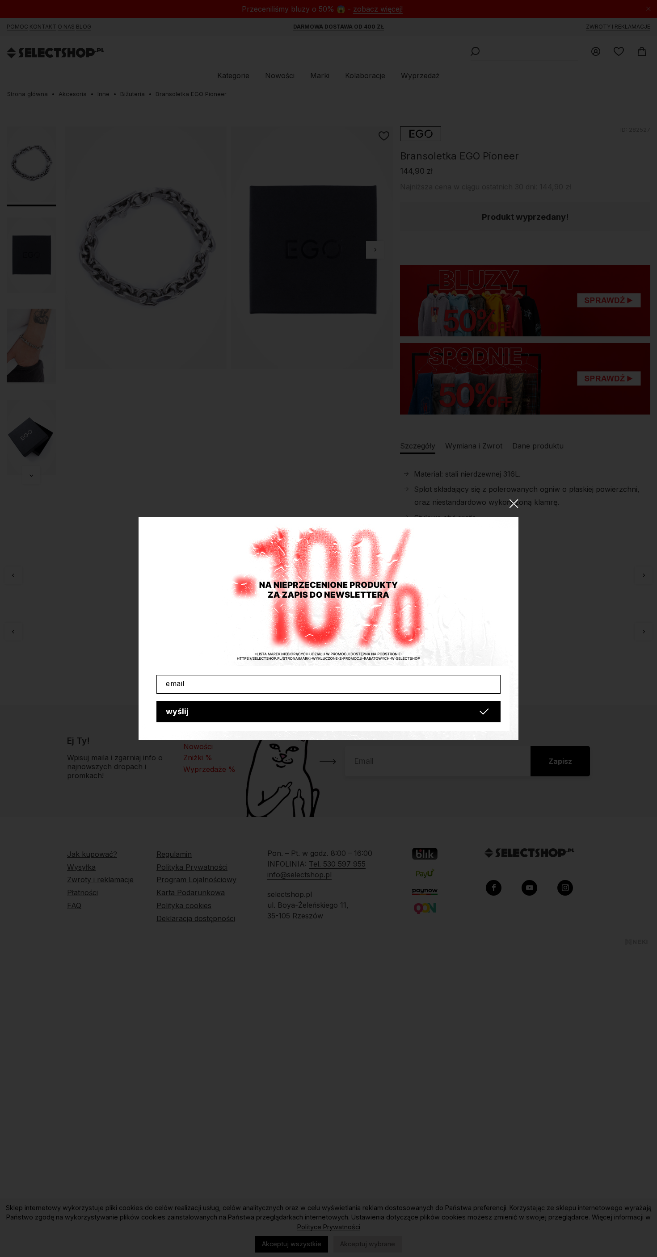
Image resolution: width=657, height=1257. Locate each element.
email (175, 683)
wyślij (177, 711)
